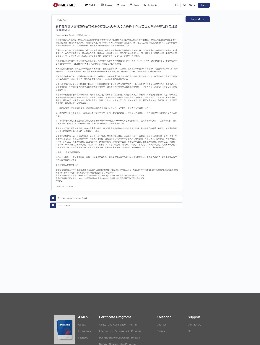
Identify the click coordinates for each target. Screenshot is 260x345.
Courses (161, 325)
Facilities (83, 338)
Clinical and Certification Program (118, 325)
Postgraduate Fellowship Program (119, 338)
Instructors (84, 331)
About (82, 325)
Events (161, 331)
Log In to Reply (197, 19)
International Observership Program (120, 331)
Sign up (204, 5)
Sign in (192, 5)
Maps (191, 331)
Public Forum (62, 20)
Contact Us (194, 325)
